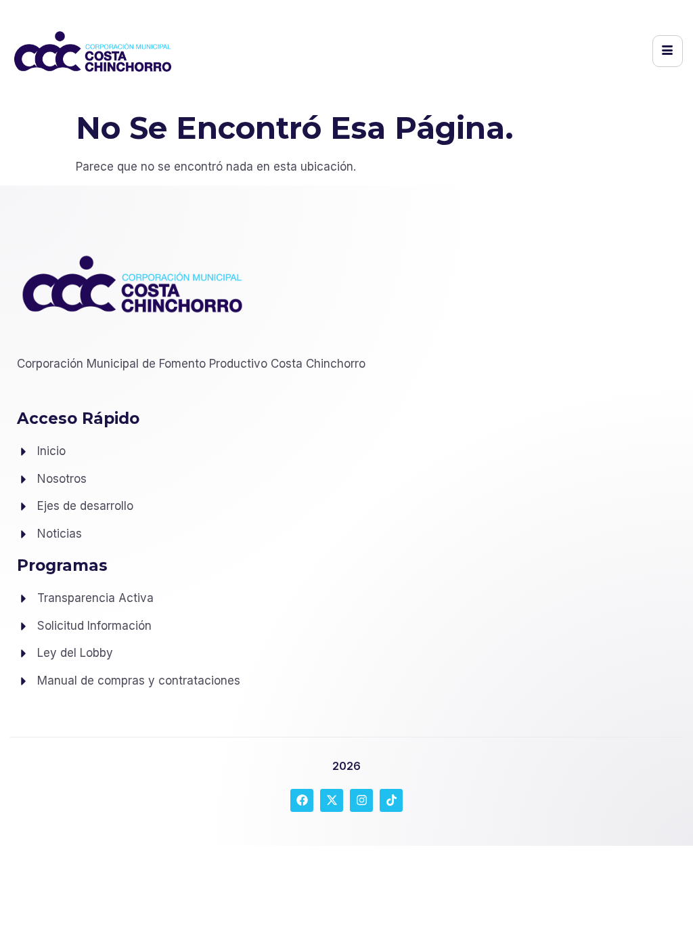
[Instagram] (361, 800)
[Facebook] (301, 800)
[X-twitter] (331, 800)
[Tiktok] (391, 800)
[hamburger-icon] (667, 51)
